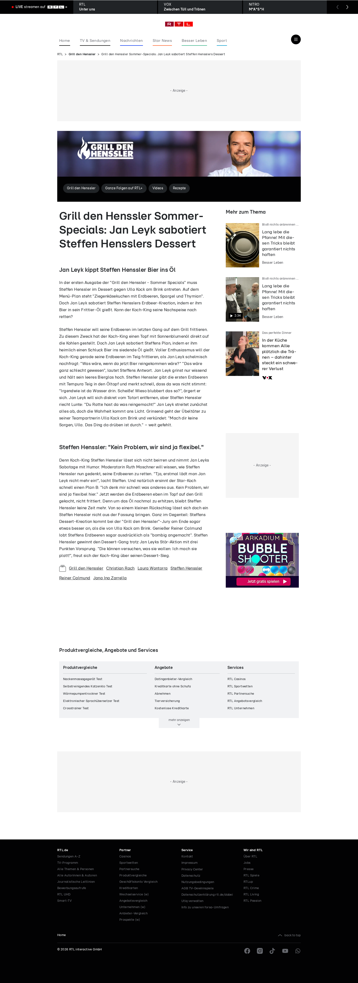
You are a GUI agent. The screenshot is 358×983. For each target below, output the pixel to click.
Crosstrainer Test (76, 708)
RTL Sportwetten (240, 686)
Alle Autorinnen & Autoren (77, 875)
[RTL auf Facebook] (247, 951)
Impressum (189, 863)
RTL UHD (64, 894)
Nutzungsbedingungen (197, 882)
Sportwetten (128, 863)
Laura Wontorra (153, 568)
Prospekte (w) (129, 919)
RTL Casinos (236, 679)
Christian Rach (120, 568)
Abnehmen (162, 693)
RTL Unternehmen (240, 708)
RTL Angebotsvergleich (244, 701)
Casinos (125, 856)
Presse (249, 869)
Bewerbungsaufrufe (71, 888)
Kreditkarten (128, 888)
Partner (125, 850)
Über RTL (250, 856)
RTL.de (62, 850)
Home (61, 935)
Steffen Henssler (186, 568)
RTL (60, 54)
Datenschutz (190, 875)
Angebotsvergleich (133, 900)
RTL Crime (251, 888)
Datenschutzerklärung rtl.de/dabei (207, 894)
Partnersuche (129, 869)
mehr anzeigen (179, 720)
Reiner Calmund (74, 578)
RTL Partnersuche (240, 693)
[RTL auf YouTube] (285, 951)
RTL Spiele (251, 875)
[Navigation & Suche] (296, 39)
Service (187, 850)
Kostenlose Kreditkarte (172, 708)
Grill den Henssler (82, 54)
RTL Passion (252, 900)
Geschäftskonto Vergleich (138, 881)
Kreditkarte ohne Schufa (173, 686)
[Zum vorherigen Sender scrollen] (337, 7)
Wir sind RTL (253, 850)
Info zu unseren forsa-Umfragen (205, 907)
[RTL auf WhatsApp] (298, 951)
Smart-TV (64, 900)
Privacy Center (192, 869)
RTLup (248, 881)
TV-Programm (67, 863)
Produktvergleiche (133, 875)
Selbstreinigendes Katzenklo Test (88, 686)
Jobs (247, 863)
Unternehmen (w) (132, 907)
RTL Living (251, 894)
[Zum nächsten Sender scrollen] (347, 7)
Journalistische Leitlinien (76, 881)
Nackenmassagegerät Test (82, 679)
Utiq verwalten (192, 901)
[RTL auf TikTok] (272, 951)
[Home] (179, 24)
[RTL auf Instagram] (260, 951)
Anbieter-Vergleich (133, 913)
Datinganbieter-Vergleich (173, 679)
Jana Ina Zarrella (110, 578)
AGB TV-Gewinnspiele (197, 888)
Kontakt (187, 856)
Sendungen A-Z (68, 856)
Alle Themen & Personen (75, 869)
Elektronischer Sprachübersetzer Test (91, 701)
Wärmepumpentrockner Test (84, 693)
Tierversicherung (167, 701)
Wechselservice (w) (134, 894)
